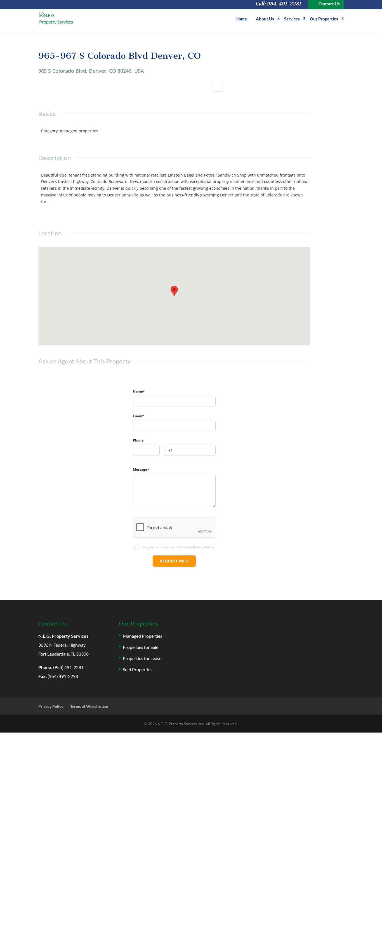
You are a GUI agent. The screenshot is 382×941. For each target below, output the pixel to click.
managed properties (79, 130)
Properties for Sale (140, 647)
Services (292, 19)
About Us (265, 19)
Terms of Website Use (89, 706)
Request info (174, 561)
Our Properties (324, 19)
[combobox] (146, 450)
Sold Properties (137, 669)
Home (241, 19)
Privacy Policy (50, 706)
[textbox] (146, 450)
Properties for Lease (142, 658)
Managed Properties (142, 636)
